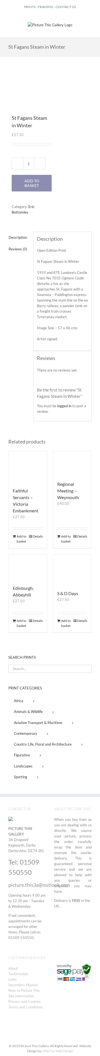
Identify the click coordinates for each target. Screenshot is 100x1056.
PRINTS (30, 7)
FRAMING (45, 7)
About (13, 968)
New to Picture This (24, 990)
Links (12, 979)
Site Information (21, 996)
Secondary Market (23, 985)
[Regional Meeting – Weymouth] (72, 463)
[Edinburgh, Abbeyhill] (28, 566)
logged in (64, 406)
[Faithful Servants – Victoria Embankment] (28, 466)
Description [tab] (18, 237)
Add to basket (31, 183)
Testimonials (18, 974)
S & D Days (67, 593)
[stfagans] (28, 88)
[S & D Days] (72, 569)
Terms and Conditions (25, 1007)
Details (38, 536)
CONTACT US (66, 7)
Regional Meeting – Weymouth (68, 490)
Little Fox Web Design (57, 1051)
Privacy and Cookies (24, 1001)
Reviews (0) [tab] (18, 249)
